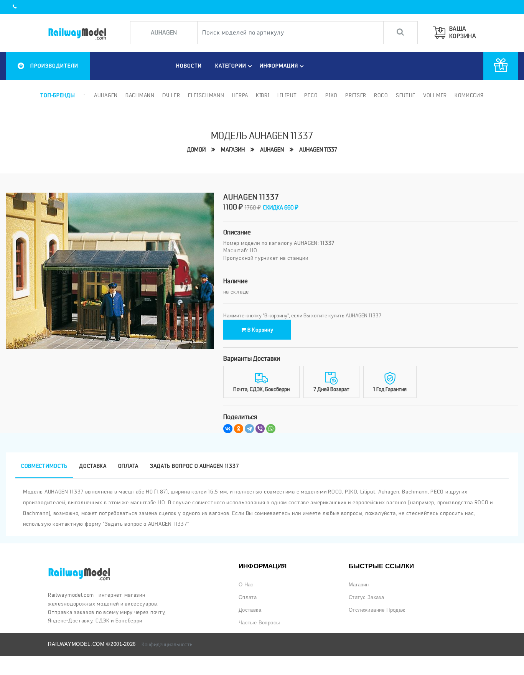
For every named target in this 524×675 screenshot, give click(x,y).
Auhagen (106, 95)
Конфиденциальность (167, 644)
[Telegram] (249, 428)
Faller (171, 95)
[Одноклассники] (238, 428)
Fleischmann (206, 95)
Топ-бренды (57, 95)
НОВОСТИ (189, 66)
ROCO (381, 95)
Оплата (248, 597)
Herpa (240, 95)
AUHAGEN (272, 149)
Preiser (355, 95)
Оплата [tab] (128, 466)
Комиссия (469, 95)
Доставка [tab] (93, 466)
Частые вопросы (259, 622)
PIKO (331, 95)
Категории (230, 66)
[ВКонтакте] (227, 428)
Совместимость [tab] (44, 466)
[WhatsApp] (270, 428)
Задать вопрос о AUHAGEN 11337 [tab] (194, 466)
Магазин (233, 149)
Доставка (250, 610)
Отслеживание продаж (377, 610)
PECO (311, 95)
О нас (246, 585)
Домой (196, 149)
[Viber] (260, 428)
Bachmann (140, 95)
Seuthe (405, 95)
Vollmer (435, 95)
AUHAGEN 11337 (318, 149)
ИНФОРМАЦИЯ (279, 66)
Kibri (263, 95)
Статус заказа (366, 597)
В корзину (259, 330)
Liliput (287, 95)
